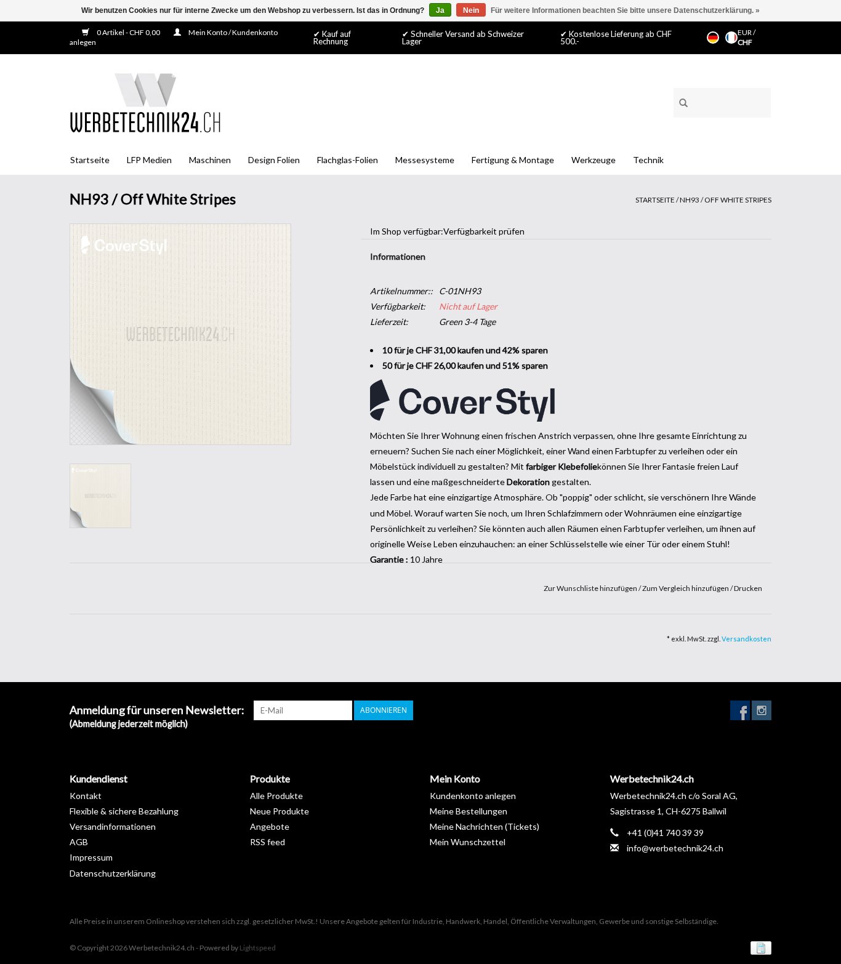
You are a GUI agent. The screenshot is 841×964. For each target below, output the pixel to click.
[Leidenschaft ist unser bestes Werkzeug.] (145, 102)
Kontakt (86, 795)
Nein (471, 10)
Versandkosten (746, 639)
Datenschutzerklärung (113, 873)
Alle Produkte (276, 795)
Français (731, 37)
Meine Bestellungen (468, 811)
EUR (745, 32)
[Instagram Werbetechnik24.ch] (761, 710)
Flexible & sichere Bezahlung (124, 811)
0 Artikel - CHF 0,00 (128, 32)
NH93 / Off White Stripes (725, 199)
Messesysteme (424, 160)
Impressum (91, 857)
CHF (745, 42)
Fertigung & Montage (513, 160)
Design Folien (274, 160)
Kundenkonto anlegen (473, 795)
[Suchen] (679, 100)
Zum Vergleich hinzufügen (686, 588)
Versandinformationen (113, 826)
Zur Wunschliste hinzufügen (591, 588)
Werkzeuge (593, 160)
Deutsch (713, 37)
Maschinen (210, 160)
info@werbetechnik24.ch (675, 848)
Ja (440, 10)
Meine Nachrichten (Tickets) (484, 826)
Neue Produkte (279, 811)
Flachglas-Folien (347, 160)
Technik (648, 160)
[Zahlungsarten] (758, 947)
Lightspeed (257, 947)
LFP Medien (149, 160)
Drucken (748, 588)
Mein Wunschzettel (467, 842)
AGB (79, 842)
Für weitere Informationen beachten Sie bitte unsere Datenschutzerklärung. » (625, 10)
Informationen (397, 256)
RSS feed (267, 842)
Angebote (269, 826)
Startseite (90, 160)
